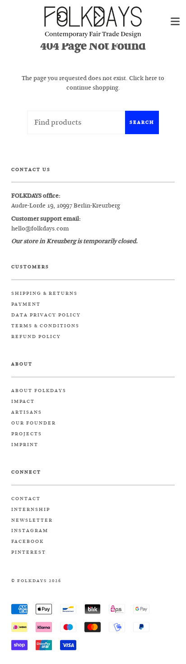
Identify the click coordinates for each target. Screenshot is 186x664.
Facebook (27, 541)
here (151, 78)
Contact (26, 498)
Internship (30, 509)
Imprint (24, 444)
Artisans (26, 412)
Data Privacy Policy (46, 315)
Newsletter (32, 520)
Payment (26, 304)
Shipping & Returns (44, 293)
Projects (26, 434)
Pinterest (28, 552)
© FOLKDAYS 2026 (36, 580)
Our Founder (33, 423)
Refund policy (36, 336)
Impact (23, 401)
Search (142, 122)
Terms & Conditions (45, 326)
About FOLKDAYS (38, 390)
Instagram (29, 530)
